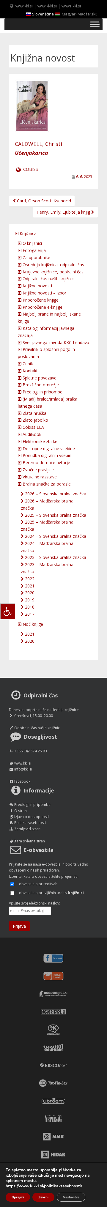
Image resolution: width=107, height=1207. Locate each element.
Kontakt (29, 371)
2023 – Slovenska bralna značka (55, 557)
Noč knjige (32, 624)
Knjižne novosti (36, 286)
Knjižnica (27, 233)
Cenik (27, 363)
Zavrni (43, 1197)
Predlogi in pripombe (41, 392)
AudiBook (31, 434)
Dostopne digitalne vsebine (48, 448)
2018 (29, 607)
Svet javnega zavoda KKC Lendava (55, 342)
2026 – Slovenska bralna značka (55, 494)
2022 (29, 579)
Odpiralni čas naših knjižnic (47, 278)
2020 (29, 592)
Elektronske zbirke (39, 441)
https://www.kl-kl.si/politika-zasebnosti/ (44, 1186)
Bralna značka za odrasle (46, 484)
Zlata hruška (33, 413)
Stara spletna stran (29, 841)
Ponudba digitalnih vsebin (46, 455)
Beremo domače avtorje (45, 462)
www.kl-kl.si (47, 6)
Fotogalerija (33, 250)
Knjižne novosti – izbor (43, 293)
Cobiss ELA (32, 427)
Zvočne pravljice (37, 469)
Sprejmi (18, 1197)
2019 (29, 600)
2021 (29, 586)
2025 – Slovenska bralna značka (55, 515)
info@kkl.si (23, 769)
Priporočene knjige (40, 300)
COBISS (30, 169)
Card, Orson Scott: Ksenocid (43, 201)
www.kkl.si (24, 6)
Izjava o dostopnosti (31, 816)
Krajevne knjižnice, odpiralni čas (52, 272)
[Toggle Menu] (95, 24)
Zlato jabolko (34, 420)
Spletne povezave (38, 378)
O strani (21, 810)
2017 (29, 614)
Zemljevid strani (27, 828)
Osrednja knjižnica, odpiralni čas (52, 264)
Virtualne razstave (39, 477)
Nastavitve (71, 1197)
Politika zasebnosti (30, 822)
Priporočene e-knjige (41, 307)
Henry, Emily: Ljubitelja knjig (64, 212)
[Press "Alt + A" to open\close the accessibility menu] (7, 611)
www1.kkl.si (71, 6)
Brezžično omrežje (40, 384)
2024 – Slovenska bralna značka (55, 536)
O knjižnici (31, 243)
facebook (22, 781)
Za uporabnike (35, 257)
